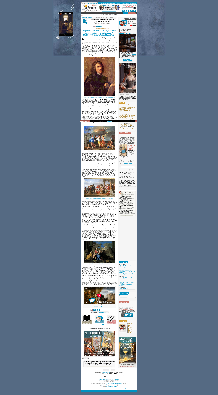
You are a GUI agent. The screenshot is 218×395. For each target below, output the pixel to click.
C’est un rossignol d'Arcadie (126, 125)
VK (128, 326)
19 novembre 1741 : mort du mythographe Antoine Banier (127, 272)
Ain (107, 388)
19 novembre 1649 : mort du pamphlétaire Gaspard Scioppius (127, 274)
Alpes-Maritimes (130, 388)
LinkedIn (130, 325)
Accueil (89, 15)
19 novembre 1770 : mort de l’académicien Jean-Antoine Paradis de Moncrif (127, 270)
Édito (84, 13)
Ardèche (101, 388)
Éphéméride (94, 13)
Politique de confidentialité (114, 380)
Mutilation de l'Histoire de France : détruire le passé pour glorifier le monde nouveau (127, 116)
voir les (103, 312)
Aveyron (116, 388)
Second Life (130, 330)
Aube (111, 388)
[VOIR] (112, 3)
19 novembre (105, 15)
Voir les (124, 288)
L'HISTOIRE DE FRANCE (106, 372)
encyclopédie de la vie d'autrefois (111, 386)
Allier (112, 388)
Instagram (130, 327)
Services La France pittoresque (104, 380)
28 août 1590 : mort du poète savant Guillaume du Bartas (126, 174)
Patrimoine (115, 13)
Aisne (110, 388)
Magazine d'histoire (104, 385)
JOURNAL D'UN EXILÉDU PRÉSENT (127, 60)
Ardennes (105, 388)
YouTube (130, 329)
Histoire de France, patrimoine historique (107, 384)
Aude (113, 388)
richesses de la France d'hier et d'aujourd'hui (115, 383)
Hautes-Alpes (124, 388)
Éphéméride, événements (95, 15)
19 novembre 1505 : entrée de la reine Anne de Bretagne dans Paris (126, 280)
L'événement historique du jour (109, 381)
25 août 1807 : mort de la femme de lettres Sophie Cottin (127, 186)
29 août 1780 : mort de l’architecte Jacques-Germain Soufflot (127, 170)
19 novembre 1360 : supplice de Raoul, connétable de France (126, 278)
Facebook (130, 323)
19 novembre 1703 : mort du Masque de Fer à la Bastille (127, 283)
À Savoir (121, 13)
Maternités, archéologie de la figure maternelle (126, 129)
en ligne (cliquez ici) (126, 95)
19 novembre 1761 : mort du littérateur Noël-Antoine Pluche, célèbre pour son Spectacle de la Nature (126, 266)
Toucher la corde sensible (126, 124)
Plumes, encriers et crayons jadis (127, 111)
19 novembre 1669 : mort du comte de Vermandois (126, 285)
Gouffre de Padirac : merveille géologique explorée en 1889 (126, 119)
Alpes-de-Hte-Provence (117, 388)
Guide (88, 13)
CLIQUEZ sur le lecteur (99, 307)
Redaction (111, 24)
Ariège (108, 388)
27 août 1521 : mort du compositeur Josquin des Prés (125, 177)
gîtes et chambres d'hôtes (105, 384)
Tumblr (129, 332)
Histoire (101, 13)
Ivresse (121, 127)
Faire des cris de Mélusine (126, 172)
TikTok (129, 328)
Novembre (101, 15)
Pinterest (130, 331)
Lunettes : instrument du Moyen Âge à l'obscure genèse (126, 114)
